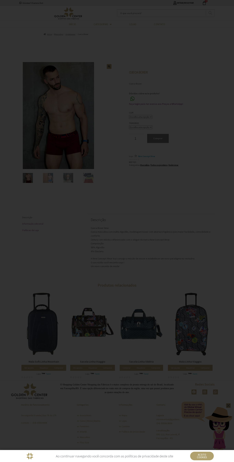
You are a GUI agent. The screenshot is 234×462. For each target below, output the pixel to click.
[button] (202, 456)
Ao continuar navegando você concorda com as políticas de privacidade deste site (114, 456)
